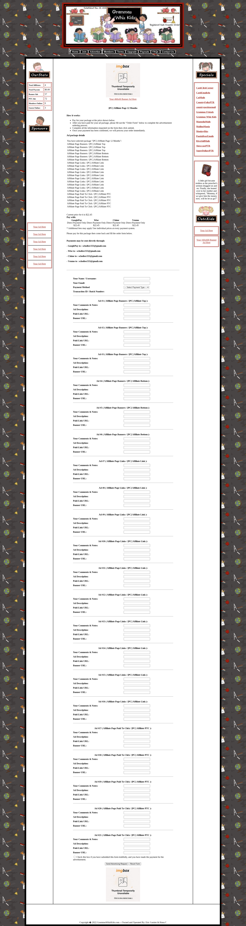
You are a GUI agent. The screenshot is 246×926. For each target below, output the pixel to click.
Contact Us (168, 52)
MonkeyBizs (202, 131)
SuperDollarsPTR (205, 150)
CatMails (200, 97)
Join (84, 52)
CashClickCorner (204, 88)
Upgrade (132, 52)
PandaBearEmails (205, 136)
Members (109, 52)
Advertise (95, 52)
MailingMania (203, 126)
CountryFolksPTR (205, 102)
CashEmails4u (203, 93)
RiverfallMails (203, 141)
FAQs (155, 52)
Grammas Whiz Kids (206, 117)
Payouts (144, 52)
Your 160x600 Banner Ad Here (206, 241)
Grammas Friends (205, 112)
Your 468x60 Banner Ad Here (123, 99)
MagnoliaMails (203, 121)
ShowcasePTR (203, 146)
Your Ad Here (39, 227)
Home (75, 52)
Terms (120, 52)
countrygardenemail (206, 107)
